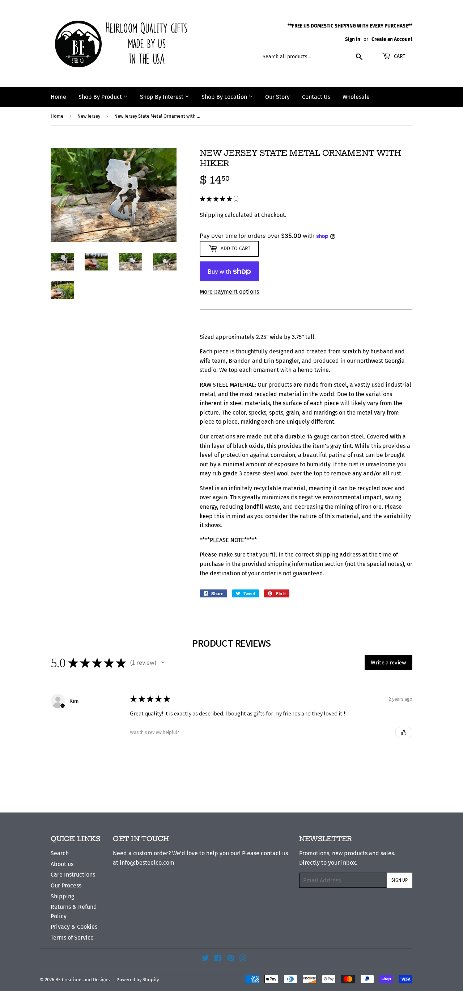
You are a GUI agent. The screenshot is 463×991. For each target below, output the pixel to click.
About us (62, 864)
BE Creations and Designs (82, 979)
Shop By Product (100, 96)
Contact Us (316, 96)
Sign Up (399, 880)
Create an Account (391, 39)
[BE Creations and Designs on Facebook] (218, 959)
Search (60, 853)
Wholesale (356, 96)
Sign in (352, 39)
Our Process (66, 885)
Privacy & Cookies (74, 926)
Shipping (211, 214)
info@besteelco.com (147, 862)
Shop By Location (225, 96)
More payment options (229, 291)
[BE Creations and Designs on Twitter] (205, 959)
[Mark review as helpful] (403, 732)
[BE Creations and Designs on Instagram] (243, 959)
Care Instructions (73, 874)
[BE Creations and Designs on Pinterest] (230, 959)
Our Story (277, 96)
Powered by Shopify (137, 979)
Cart (398, 56)
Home (58, 96)
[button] (163, 662)
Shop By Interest (162, 96)
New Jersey (88, 116)
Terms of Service (72, 937)
